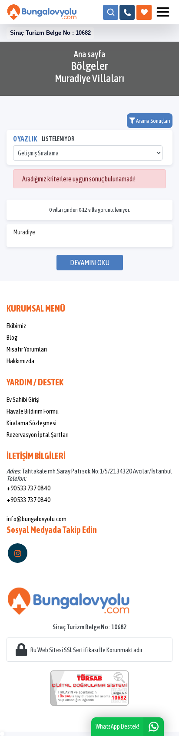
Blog (12, 337)
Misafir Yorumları (27, 349)
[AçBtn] (110, 12)
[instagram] (17, 553)
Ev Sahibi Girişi (23, 399)
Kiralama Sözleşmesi (31, 423)
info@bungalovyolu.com (36, 518)
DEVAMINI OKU (89, 262)
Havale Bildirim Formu (33, 411)
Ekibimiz (16, 325)
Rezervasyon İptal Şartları (38, 434)
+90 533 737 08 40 (28, 488)
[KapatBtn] (127, 12)
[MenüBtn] (163, 12)
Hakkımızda (20, 361)
